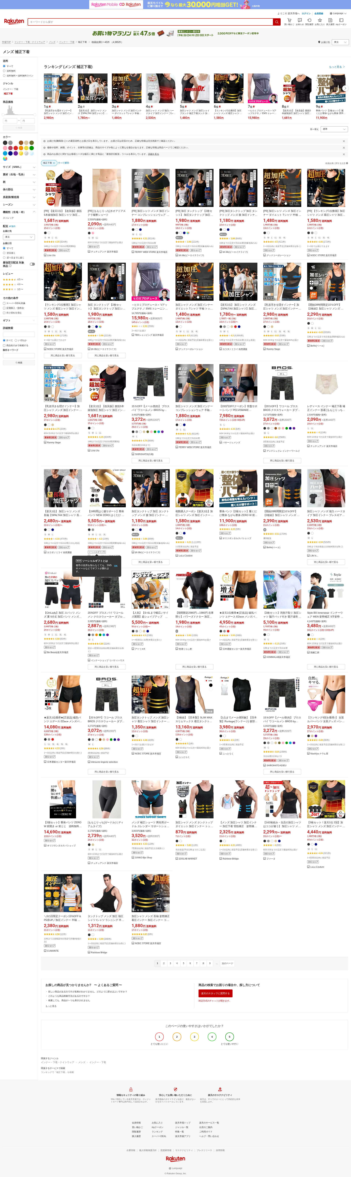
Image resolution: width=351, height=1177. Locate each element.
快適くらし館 (185, 649)
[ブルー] (5, 153)
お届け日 (7, 243)
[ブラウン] (21, 143)
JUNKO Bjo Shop (143, 858)
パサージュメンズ (231, 442)
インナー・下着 (66, 42)
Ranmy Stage (273, 349)
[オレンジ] (21, 148)
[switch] (32, 264)
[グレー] (10, 143)
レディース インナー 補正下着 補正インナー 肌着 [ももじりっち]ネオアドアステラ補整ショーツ (326, 410)
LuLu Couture (186, 556)
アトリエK (140, 649)
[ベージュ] (26, 143)
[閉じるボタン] (344, 141)
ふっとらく (184, 757)
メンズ (52, 42)
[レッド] (16, 148)
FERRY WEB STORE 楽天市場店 (151, 252)
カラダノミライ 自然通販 (235, 349)
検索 (20, 127)
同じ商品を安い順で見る (63, 355)
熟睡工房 (314, 652)
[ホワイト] (16, 143)
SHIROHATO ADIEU (276, 765)
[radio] (4, 66)
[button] (338, 14)
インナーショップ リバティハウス (107, 660)
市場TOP (6, 42)
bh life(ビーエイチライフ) (191, 255)
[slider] (3, 114)
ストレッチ (8, 218)
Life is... (314, 556)
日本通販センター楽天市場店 (237, 649)
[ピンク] (5, 148)
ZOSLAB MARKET (188, 859)
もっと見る (51, 1006)
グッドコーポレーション (279, 255)
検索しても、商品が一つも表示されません (69, 1000)
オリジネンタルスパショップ (237, 538)
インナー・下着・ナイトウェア (29, 42)
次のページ (227, 963)
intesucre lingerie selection (104, 762)
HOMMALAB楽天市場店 (278, 657)
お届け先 (7, 231)
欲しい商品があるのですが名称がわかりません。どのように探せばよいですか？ (87, 991)
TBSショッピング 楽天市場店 (149, 335)
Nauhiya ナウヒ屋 (319, 754)
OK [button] (116, 566)
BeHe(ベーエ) (317, 346)
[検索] (277, 22)
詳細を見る (153, 154)
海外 (13, 226)
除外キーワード (10, 350)
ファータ (271, 859)
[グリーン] (31, 148)
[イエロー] (26, 148)
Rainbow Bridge (231, 859)
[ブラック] (5, 143)
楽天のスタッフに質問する (215, 993)
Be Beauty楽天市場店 (57, 652)
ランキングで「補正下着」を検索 (57, 1072)
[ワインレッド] (10, 148)
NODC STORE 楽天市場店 (323, 255)
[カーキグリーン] (31, 143)
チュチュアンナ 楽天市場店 (104, 252)
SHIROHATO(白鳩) (144, 454)
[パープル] (16, 153)
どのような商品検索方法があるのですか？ (69, 996)
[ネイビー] (10, 153)
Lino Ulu (51, 255)
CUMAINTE (53, 951)
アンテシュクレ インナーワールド (283, 451)
